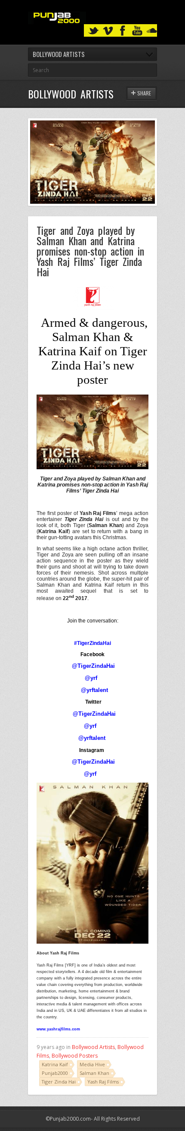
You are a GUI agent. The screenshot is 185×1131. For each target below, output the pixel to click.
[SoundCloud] (152, 30)
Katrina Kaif (55, 1064)
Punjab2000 (55, 1073)
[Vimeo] (108, 30)
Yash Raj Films (103, 1081)
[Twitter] (93, 30)
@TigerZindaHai (93, 666)
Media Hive (92, 1064)
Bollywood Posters (75, 1055)
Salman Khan (94, 1073)
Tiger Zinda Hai (59, 1081)
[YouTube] (137, 30)
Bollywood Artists (93, 1047)
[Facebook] (122, 30)
